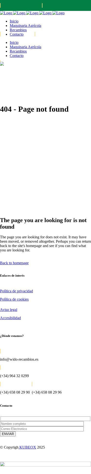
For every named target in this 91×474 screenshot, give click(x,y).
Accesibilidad (10, 318)
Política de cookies (14, 299)
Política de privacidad (16, 291)
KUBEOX (27, 447)
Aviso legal (8, 310)
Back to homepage (14, 263)
